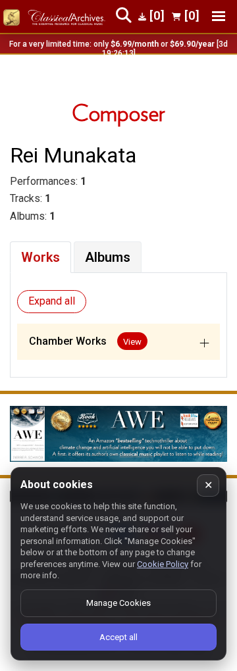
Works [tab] (40, 257)
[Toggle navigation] (218, 16)
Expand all (51, 301)
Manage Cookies (118, 603)
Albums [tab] (107, 257)
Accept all (118, 637)
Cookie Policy (162, 564)
